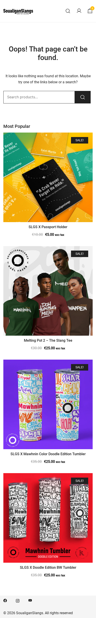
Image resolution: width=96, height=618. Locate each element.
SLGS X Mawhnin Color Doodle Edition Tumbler (48, 454)
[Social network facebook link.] (5, 600)
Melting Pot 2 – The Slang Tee (48, 340)
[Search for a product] (68, 11)
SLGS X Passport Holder (48, 227)
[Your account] (79, 11)
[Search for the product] (83, 97)
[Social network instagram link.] (17, 600)
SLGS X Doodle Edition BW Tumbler (48, 567)
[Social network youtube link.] (30, 600)
